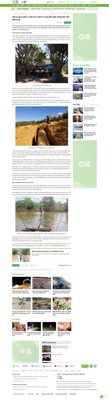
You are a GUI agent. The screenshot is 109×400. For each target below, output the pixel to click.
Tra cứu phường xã (46, 8)
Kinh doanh (42, 5)
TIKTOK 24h (59, 366)
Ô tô (95, 5)
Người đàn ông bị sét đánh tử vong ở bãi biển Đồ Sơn (40, 292)
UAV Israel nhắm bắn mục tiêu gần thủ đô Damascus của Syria (89, 109)
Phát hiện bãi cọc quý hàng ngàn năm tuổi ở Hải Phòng (41, 312)
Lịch (70, 2)
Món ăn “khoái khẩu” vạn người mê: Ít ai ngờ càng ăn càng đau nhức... (62, 313)
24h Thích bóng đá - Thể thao (59, 5)
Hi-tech (77, 5)
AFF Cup (28, 5)
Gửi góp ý (26, 265)
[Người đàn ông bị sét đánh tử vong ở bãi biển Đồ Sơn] (41, 283)
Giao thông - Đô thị (70, 8)
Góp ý (37, 394)
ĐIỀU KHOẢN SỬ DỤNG (61, 394)
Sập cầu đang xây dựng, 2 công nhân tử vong (48, 251)
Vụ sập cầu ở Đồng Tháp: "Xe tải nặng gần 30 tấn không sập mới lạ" (21, 313)
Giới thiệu (30, 394)
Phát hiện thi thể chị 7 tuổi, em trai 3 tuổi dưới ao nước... (19, 334)
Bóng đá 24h (48, 366)
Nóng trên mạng (80, 8)
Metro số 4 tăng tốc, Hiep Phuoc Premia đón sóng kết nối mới (90, 95)
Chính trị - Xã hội (35, 8)
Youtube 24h (71, 366)
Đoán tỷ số (62, 2)
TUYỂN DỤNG (72, 394)
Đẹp (61, 370)
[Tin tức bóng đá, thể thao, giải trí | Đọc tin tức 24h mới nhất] (15, 2)
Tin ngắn (18, 23)
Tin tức (22, 5)
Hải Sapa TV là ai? (57, 354)
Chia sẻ (68, 22)
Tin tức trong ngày (23, 8)
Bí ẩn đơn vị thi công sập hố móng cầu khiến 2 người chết (20, 292)
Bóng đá (34, 5)
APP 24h (17, 366)
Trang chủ (14, 13)
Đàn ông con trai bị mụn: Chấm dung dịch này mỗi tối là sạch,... (64, 334)
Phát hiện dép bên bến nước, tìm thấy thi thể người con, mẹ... (48, 334)
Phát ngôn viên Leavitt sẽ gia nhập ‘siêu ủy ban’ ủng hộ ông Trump (90, 134)
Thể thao (89, 5)
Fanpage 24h (37, 366)
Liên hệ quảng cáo (18, 394)
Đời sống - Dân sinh (58, 8)
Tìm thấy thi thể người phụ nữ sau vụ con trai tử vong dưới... (34, 334)
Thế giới (83, 5)
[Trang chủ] (14, 9)
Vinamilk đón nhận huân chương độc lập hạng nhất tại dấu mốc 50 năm (90, 87)
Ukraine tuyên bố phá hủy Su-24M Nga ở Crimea (90, 125)
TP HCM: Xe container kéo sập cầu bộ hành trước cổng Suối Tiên (61, 292)
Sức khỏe (71, 5)
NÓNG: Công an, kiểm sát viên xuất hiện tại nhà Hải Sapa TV (60, 347)
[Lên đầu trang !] (105, 396)
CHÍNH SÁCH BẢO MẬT (47, 394)
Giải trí (48, 5)
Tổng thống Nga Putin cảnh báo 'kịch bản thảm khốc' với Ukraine (90, 117)
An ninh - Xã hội (39, 370)
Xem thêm (67, 319)
